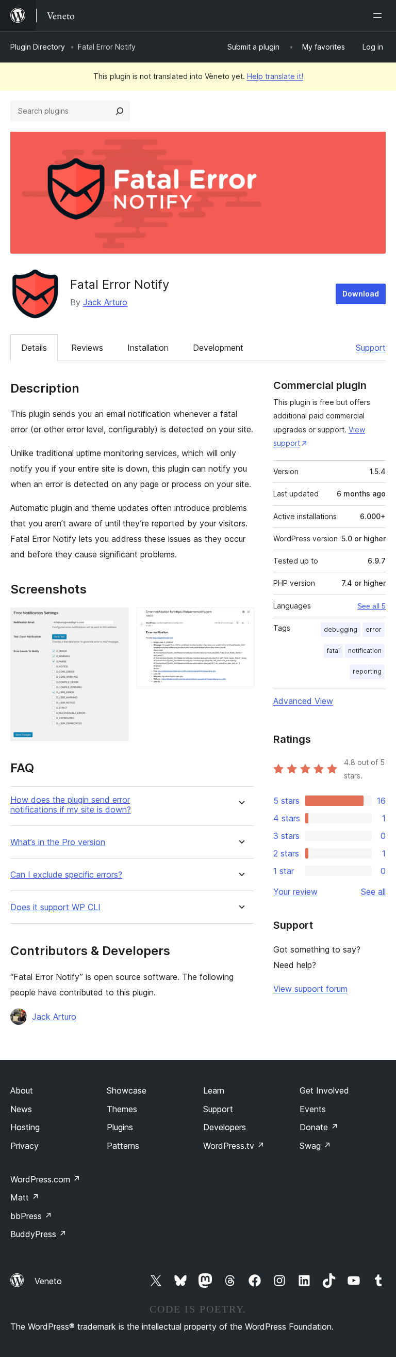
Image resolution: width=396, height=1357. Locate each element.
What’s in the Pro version (57, 842)
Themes (122, 1109)
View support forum (310, 989)
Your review (295, 891)
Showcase (126, 1090)
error (374, 629)
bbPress (31, 1216)
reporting (367, 671)
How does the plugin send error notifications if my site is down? (70, 805)
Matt (24, 1197)
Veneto (48, 1281)
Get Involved (324, 1090)
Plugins (120, 1127)
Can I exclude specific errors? (66, 875)
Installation (148, 347)
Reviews (87, 347)
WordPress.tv (234, 1146)
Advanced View (303, 701)
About (21, 1090)
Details (34, 347)
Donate (319, 1127)
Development (218, 347)
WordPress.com (45, 1179)
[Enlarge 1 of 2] (114, 621)
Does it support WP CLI (55, 907)
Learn (213, 1090)
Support (371, 347)
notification (365, 650)
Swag (315, 1146)
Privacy (24, 1146)
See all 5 (371, 606)
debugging (340, 629)
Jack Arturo (105, 302)
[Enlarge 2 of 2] (240, 621)
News (21, 1109)
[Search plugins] (119, 111)
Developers (224, 1127)
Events (313, 1109)
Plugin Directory (37, 46)
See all (373, 891)
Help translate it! (275, 76)
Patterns (123, 1146)
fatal (333, 650)
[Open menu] (379, 15)
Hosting (25, 1127)
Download (360, 293)
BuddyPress (38, 1234)
